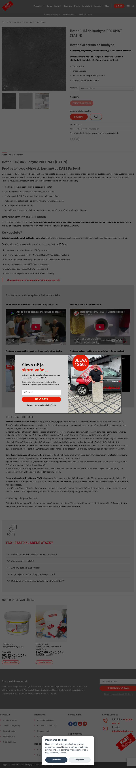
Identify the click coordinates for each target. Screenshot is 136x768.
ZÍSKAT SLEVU (41, 399)
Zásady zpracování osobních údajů (41, 405)
